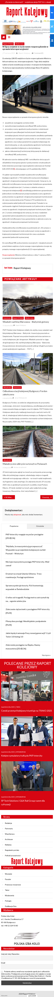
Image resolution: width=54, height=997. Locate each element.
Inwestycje (7, 318)
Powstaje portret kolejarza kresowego (47, 497)
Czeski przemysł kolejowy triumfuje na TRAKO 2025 (26, 710)
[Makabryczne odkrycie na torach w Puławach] (28, 441)
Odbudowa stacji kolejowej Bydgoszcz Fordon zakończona (25, 393)
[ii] (21, 190)
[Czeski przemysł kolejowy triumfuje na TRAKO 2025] (27, 686)
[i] (14, 169)
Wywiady (8, 874)
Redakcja (8, 823)
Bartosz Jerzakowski (20, 467)
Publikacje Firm (10, 906)
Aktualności (7, 387)
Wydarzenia (19, 44)
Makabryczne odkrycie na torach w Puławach (25, 463)
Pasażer (8, 879)
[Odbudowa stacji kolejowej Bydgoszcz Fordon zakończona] (28, 369)
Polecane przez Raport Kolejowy (27, 665)
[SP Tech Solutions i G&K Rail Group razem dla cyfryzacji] (27, 776)
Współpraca (9, 834)
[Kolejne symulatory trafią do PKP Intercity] (27, 731)
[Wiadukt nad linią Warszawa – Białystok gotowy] (28, 299)
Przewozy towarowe (13, 885)
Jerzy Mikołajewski (21, 398)
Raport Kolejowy (24, 53)
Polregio (8, 901)
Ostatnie (40, 526)
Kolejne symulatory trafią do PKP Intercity (21, 755)
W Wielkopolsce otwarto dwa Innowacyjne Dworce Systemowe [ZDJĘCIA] (10, 497)
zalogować (17, 514)
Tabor (7, 890)
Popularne (14, 526)
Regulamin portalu (12, 850)
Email (3, 963)
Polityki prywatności (13, 855)
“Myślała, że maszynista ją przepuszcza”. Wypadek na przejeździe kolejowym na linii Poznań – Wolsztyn (25, 550)
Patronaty (9, 828)
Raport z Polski (8, 44)
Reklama (8, 845)
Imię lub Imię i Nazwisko (10, 954)
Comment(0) (38, 53)
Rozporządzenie (8, 255)
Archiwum (9, 839)
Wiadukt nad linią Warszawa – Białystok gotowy (26, 321)
